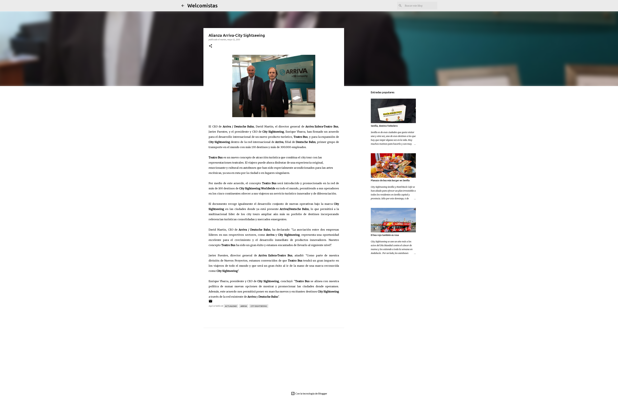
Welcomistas (202, 5)
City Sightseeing (259, 306)
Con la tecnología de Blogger (311, 393)
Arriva (243, 306)
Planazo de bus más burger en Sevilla (390, 180)
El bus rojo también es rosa (385, 235)
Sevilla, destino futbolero (384, 126)
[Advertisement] (280, 363)
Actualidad (231, 306)
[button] (210, 46)
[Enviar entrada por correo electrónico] (210, 302)
